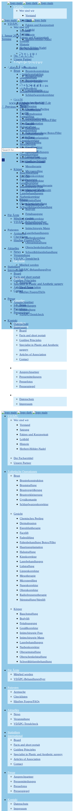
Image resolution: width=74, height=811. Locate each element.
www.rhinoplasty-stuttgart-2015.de (30, 102)
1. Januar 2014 (10, 35)
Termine (6, 39)
